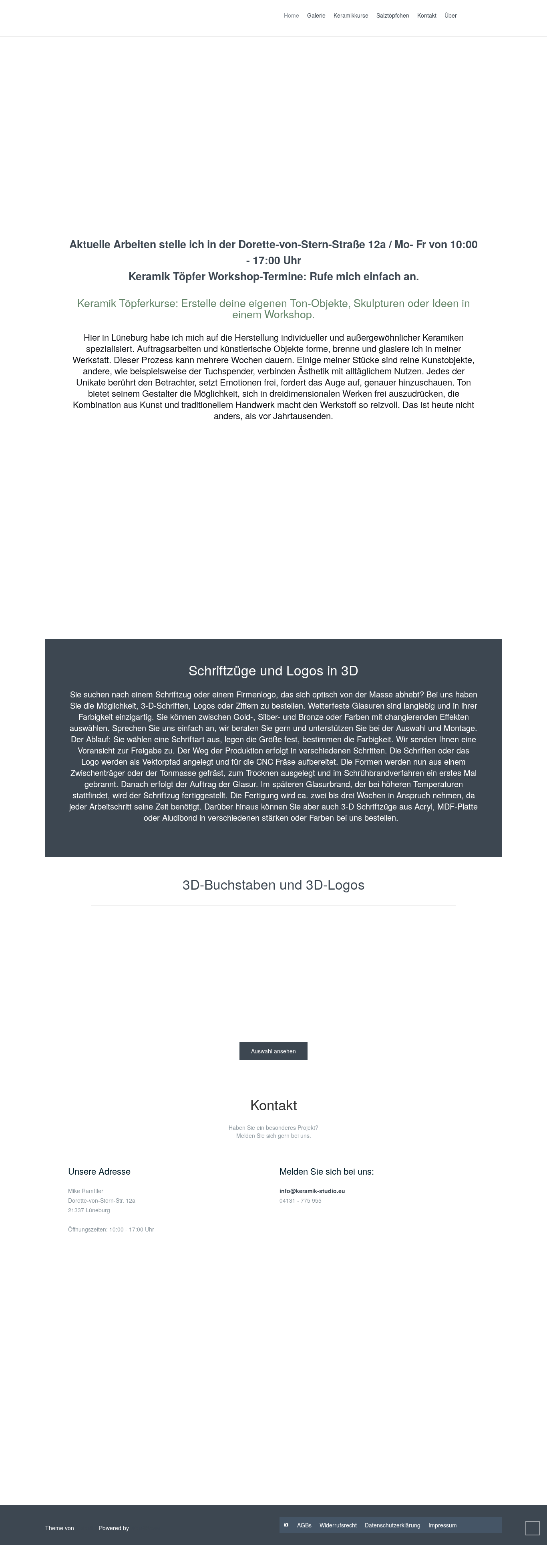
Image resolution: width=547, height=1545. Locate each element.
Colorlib (86, 1528)
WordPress (145, 1528)
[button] (32, 116)
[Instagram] (286, 1525)
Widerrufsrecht (338, 1525)
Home (291, 15)
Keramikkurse (351, 15)
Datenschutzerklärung (392, 1525)
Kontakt (426, 15)
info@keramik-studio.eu (312, 1191)
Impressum (442, 1525)
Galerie (316, 15)
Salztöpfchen (392, 15)
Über (450, 15)
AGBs (304, 1525)
